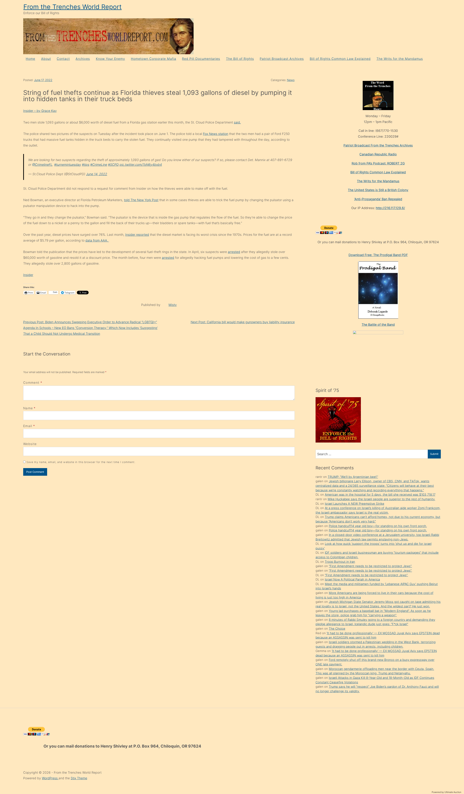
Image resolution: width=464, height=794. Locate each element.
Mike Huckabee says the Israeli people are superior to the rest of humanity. (381, 499)
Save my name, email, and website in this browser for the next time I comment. (81, 462)
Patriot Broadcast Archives (282, 59)
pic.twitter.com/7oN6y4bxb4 (141, 164)
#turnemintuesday (67, 164)
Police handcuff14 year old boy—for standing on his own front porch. (378, 526)
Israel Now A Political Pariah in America (352, 579)
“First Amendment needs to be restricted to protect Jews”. (370, 566)
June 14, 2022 (96, 174)
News (291, 80)
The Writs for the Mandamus (399, 59)
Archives (83, 59)
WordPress (50, 778)
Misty (173, 305)
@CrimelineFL (42, 164)
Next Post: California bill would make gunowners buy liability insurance (243, 322)
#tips (85, 164)
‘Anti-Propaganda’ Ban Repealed (378, 199)
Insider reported (137, 234)
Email (27, 426)
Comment (32, 382)
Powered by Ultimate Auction (446, 792)
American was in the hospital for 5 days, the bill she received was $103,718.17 (380, 494)
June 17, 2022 (43, 80)
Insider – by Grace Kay (40, 111)
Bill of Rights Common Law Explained (340, 59)
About (46, 59)
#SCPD (113, 164)
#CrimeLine (98, 164)
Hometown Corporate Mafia (153, 59)
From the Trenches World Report (72, 7)
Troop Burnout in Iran (340, 561)
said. (237, 122)
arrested (234, 252)
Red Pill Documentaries (201, 59)
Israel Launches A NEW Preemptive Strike (354, 503)
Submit (434, 453)
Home (30, 59)
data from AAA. (97, 240)
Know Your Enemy (110, 59)
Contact (63, 59)
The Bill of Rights (240, 59)
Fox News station (215, 134)
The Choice (337, 628)
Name (28, 408)
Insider (28, 275)
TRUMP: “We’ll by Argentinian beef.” (353, 477)
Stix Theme (79, 778)
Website (30, 444)
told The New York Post (141, 200)
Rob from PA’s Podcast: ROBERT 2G (378, 163)
